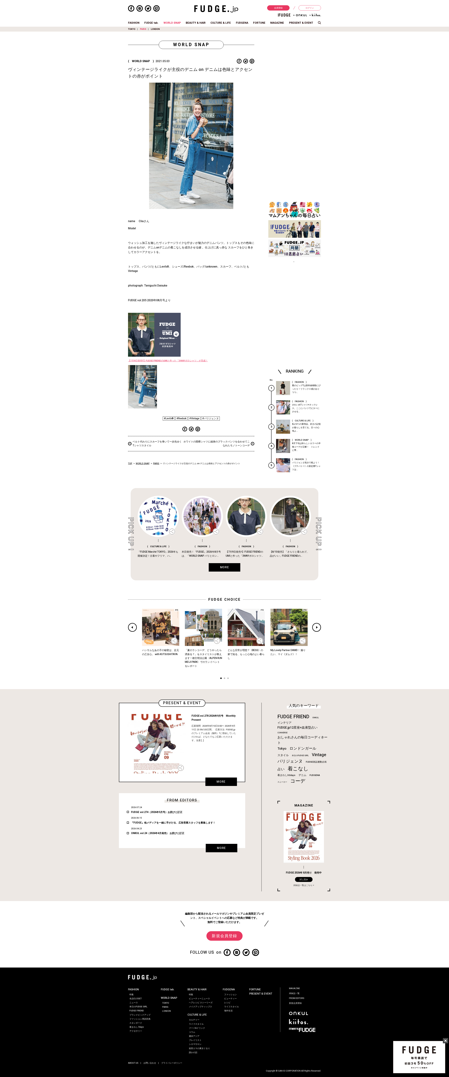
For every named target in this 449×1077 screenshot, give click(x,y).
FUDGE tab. (151, 23)
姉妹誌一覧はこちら (302, 885)
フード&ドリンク (197, 1028)
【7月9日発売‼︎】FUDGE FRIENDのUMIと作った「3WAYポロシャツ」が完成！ (168, 360)
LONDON (155, 29)
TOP (130, 463)
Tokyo (281, 748)
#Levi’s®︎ (169, 418)
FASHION (133, 23)
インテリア (284, 723)
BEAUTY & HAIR (196, 23)
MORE (221, 782)
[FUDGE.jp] (216, 9)
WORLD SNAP (172, 23)
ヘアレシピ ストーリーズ (201, 1002)
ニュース (133, 1002)
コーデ (297, 781)
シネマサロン (195, 1044)
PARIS (143, 29)
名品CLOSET (135, 998)
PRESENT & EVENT (301, 23)
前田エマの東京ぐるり (199, 1048)
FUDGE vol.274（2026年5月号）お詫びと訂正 (156, 812)
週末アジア (194, 1036)
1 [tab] (221, 678)
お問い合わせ (149, 1063)
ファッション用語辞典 (139, 1019)
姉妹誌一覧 (294, 993)
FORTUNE (259, 23)
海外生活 (228, 1010)
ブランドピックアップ (139, 1014)
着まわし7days (136, 1027)
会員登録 (278, 7)
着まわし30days (286, 775)
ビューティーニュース (199, 998)
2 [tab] (224, 678)
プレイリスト (195, 1040)
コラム (192, 1032)
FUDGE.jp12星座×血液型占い (297, 727)
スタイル (283, 755)
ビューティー (230, 998)
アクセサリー (135, 1031)
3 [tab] (228, 678)
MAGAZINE (277, 23)
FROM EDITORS (296, 998)
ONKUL (315, 717)
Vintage (319, 755)
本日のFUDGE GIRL (300, 755)
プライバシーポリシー (171, 1063)
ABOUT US (133, 1063)
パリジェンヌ (290, 761)
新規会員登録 (224, 936)
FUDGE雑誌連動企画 (316, 762)
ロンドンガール (303, 748)
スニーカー (282, 782)
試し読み (304, 879)
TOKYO (131, 29)
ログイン (310, 7)
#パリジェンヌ (210, 418)
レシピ (227, 1002)
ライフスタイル (196, 1024)
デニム (302, 775)
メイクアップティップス (200, 1006)
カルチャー (194, 1019)
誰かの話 (193, 1052)
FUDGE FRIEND (293, 716)
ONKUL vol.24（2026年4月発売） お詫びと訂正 (157, 833)
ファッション (230, 994)
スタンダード (135, 1023)
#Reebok (181, 418)
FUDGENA (242, 23)
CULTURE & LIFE (220, 23)
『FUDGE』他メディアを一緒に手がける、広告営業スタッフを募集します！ (173, 823)
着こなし (298, 768)
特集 (131, 994)
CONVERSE (282, 732)
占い (280, 769)
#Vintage (194, 418)
